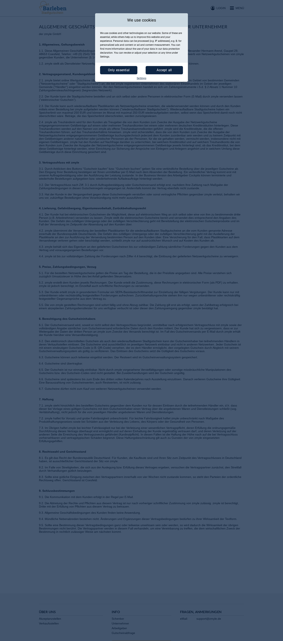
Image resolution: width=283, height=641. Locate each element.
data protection (171, 48)
